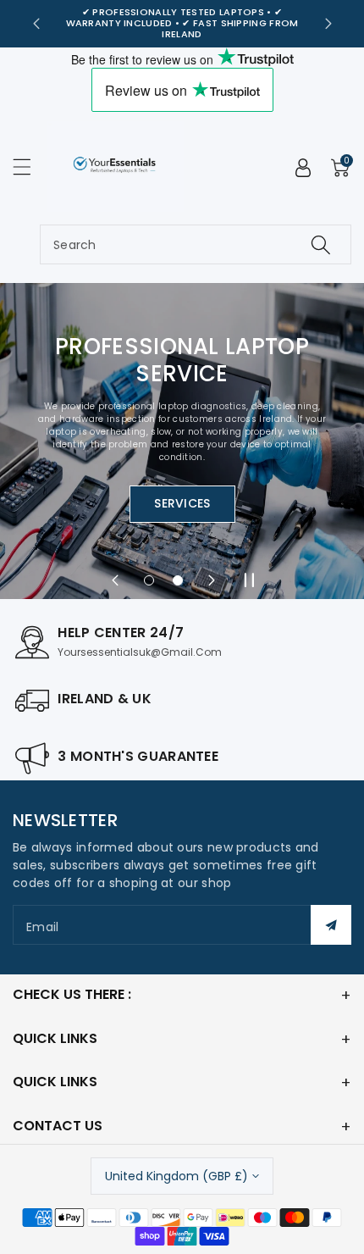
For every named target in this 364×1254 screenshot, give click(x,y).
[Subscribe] (331, 925)
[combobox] (195, 244)
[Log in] (303, 167)
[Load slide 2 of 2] (177, 580)
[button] (30, 166)
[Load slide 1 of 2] (149, 580)
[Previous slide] (36, 23)
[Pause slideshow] (248, 580)
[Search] (320, 244)
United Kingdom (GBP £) (176, 1176)
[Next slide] (328, 23)
